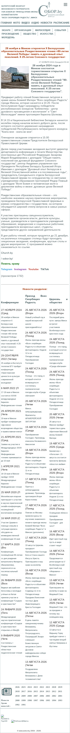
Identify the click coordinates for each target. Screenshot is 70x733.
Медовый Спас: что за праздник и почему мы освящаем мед (58, 612)
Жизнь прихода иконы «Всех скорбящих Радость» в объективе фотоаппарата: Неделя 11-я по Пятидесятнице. (35, 465)
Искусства (46, 34)
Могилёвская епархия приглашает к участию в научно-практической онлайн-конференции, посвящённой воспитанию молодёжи (11, 504)
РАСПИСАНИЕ (61, 22)
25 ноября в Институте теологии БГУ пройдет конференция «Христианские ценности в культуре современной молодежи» (11, 373)
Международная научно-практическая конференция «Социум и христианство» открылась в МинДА (11, 623)
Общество (29, 34)
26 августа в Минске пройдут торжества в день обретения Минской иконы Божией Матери (58, 430)
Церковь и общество (58, 301)
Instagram (20, 269)
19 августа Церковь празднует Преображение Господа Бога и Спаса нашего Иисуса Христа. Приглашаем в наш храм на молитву (36, 555)
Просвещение (10, 34)
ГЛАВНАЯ (6, 22)
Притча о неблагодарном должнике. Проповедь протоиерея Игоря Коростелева (35, 493)
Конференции (10, 302)
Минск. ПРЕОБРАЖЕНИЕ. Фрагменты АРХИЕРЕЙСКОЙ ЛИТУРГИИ (33, 415)
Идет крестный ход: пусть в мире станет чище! (58, 542)
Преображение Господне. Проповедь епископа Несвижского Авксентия (35, 440)
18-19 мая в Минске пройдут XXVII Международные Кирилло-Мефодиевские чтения (11, 480)
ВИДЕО (26, 22)
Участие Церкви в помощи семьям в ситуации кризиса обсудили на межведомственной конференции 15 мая (10, 530)
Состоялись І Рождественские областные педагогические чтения (11, 648)
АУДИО (35, 22)
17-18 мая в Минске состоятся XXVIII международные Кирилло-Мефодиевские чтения (11, 399)
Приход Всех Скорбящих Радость (36, 299)
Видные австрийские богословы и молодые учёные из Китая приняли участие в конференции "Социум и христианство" (11, 596)
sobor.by (7, 258)
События (60, 30)
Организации (22, 30)
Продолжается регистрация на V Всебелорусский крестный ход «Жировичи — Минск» (57, 566)
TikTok (45, 269)
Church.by (7, 252)
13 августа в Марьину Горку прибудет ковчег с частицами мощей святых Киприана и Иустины (58, 638)
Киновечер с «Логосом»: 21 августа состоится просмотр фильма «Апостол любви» (57, 457)
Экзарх (6, 30)
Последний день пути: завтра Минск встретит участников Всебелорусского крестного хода (58, 325)
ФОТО (16, 22)
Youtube (33, 269)
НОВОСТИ (46, 22)
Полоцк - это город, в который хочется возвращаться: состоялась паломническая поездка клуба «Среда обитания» (35, 386)
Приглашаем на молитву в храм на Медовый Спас (58, 591)
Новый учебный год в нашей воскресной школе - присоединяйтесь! (35, 322)
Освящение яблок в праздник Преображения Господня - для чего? (58, 519)
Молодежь (8, 37)
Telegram (6, 269)
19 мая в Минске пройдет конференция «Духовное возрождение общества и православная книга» (11, 425)
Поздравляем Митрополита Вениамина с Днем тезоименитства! (34, 674)
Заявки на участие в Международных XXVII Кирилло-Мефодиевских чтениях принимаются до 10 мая (11, 452)
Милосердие (43, 30)
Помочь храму (10, 263)
